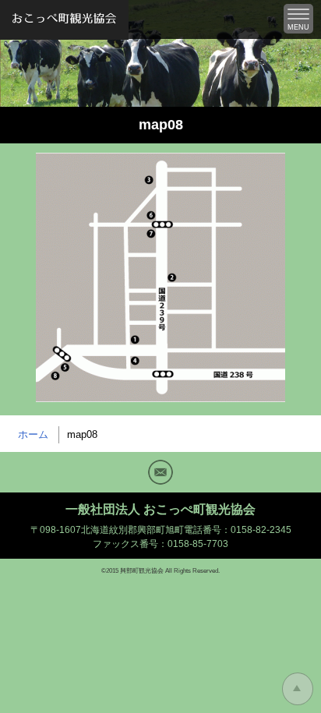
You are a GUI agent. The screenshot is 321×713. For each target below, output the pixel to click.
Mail (160, 472)
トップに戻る (297, 688)
